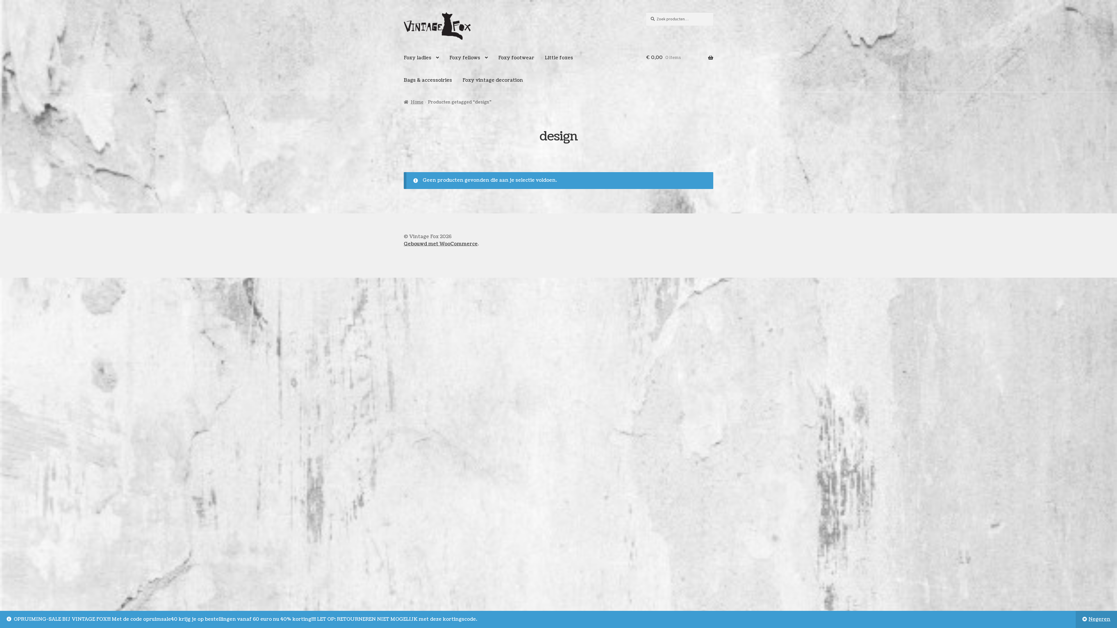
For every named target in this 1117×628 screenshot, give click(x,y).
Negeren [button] (1099, 619)
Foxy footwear (516, 58)
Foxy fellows (464, 58)
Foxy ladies (417, 58)
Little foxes (559, 58)
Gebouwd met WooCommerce (441, 244)
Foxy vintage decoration (493, 80)
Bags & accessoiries (428, 80)
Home (417, 102)
